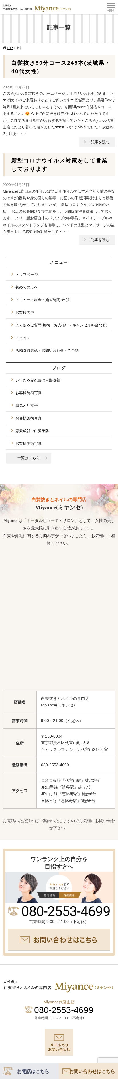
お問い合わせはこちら (92, 1071)
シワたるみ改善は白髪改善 (37, 380)
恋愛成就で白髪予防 (32, 431)
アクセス (22, 338)
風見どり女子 (26, 405)
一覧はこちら (28, 458)
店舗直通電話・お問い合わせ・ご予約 (47, 350)
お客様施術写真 (28, 393)
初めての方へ (26, 287)
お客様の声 (24, 312)
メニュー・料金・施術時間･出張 (42, 300)
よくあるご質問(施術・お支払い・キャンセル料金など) (61, 325)
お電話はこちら (33, 1071)
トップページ (26, 274)
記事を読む (100, 142)
